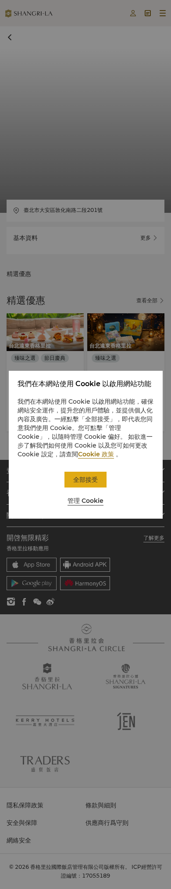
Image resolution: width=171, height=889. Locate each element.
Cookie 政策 (96, 454)
